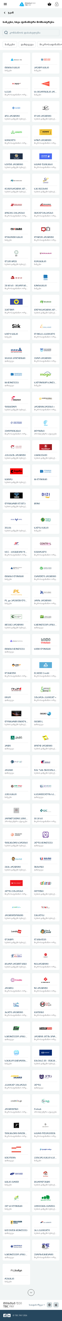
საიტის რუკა (37, 1304)
